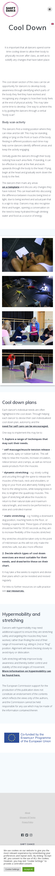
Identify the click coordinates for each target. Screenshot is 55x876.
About (27, 813)
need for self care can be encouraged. (25, 426)
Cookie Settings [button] (12, 869)
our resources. (15, 590)
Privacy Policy (27, 822)
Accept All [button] (28, 869)
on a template (10, 187)
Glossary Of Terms (27, 817)
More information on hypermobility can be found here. (26, 673)
